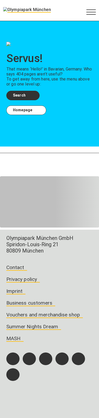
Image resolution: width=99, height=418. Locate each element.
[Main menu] (91, 12)
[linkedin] (78, 358)
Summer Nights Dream (32, 327)
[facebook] (13, 358)
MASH (13, 338)
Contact (15, 267)
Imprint (14, 291)
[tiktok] (45, 358)
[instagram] (29, 358)
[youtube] (13, 374)
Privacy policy (21, 279)
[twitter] (62, 358)
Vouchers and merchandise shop (43, 315)
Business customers (29, 303)
